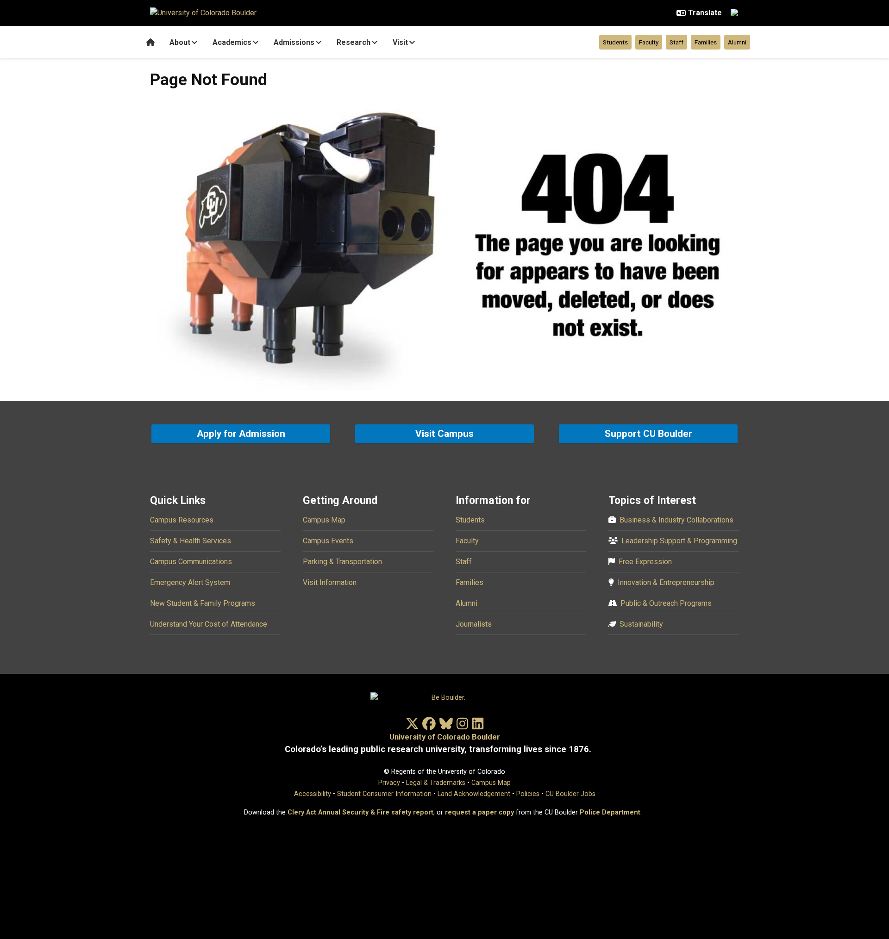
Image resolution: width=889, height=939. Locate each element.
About (179, 42)
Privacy (389, 783)
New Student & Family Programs (202, 603)
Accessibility (312, 794)
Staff (676, 42)
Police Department (610, 812)
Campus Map (324, 520)
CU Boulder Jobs (570, 794)
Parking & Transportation (342, 561)
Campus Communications (191, 561)
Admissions (294, 42)
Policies (527, 794)
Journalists (474, 624)
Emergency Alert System (190, 582)
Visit (400, 42)
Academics (232, 42)
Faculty (648, 42)
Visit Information (330, 582)
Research (353, 42)
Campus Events (328, 540)
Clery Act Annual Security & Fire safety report (360, 812)
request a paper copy (479, 812)
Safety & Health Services (190, 540)
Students (615, 42)
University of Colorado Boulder (444, 737)
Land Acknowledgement (474, 794)
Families (706, 42)
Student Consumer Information (384, 794)
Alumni (737, 42)
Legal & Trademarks (435, 783)
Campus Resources (181, 520)
